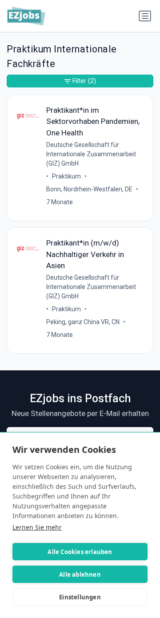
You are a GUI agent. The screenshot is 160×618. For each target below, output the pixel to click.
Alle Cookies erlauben (80, 552)
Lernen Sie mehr (37, 527)
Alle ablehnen (80, 574)
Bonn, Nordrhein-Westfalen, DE (89, 189)
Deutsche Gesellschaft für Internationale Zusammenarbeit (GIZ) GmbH (91, 154)
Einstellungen (80, 597)
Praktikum (66, 176)
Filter (84, 80)
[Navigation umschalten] (144, 16)
